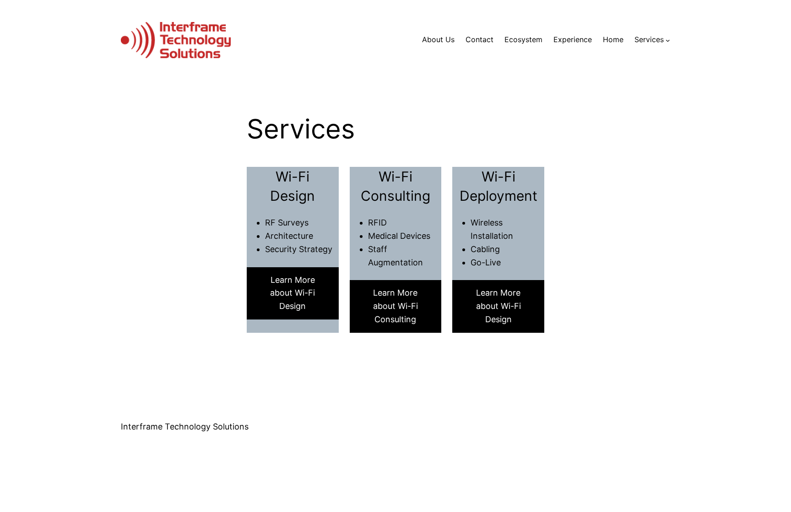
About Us (438, 39)
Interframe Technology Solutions (185, 426)
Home (613, 39)
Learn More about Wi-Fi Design (292, 293)
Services (649, 39)
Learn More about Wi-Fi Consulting (395, 306)
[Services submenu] (668, 40)
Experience (572, 39)
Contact (479, 39)
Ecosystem (523, 39)
